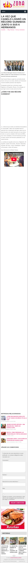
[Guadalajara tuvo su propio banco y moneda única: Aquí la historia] (23, 541)
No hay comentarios (20, 29)
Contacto (22, 561)
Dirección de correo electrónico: (10, 481)
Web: (3, 488)
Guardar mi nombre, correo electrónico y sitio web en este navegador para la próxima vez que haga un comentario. (13, 498)
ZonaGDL (3, 29)
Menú (3, 11)
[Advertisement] (14, 45)
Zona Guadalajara (15, 557)
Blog (9, 29)
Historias (12, 29)
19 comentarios (4, 435)
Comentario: (5, 460)
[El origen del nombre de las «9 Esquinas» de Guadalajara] (14, 541)
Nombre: (4, 474)
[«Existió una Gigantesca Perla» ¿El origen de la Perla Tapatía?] (5, 541)
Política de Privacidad (10, 561)
